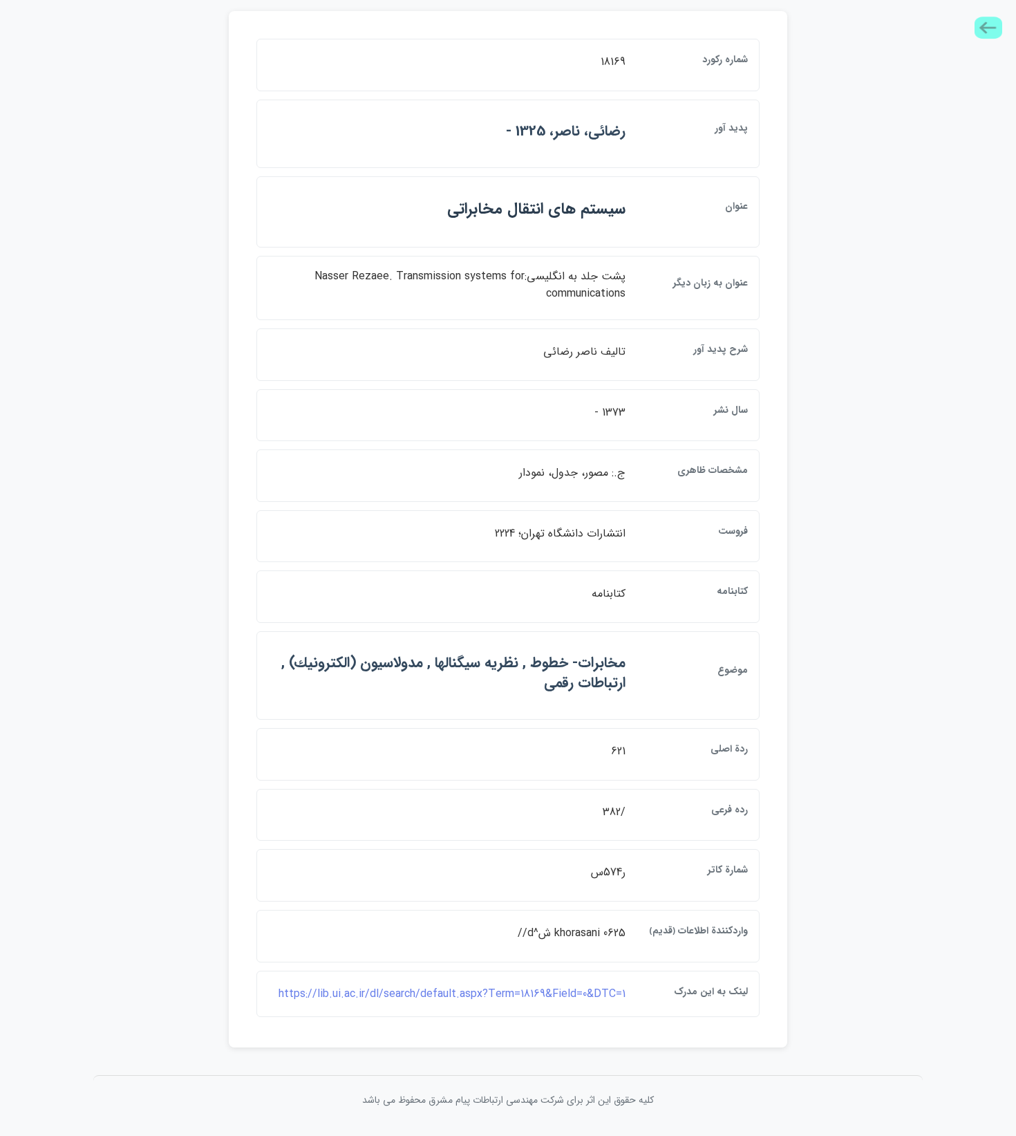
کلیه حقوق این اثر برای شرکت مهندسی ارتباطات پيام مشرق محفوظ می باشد (508, 1100)
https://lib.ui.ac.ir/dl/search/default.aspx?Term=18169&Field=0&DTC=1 (452, 994)
